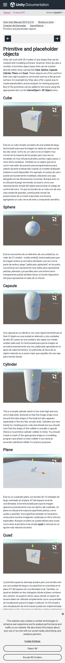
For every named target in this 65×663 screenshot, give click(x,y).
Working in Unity (46, 22)
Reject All (32, 648)
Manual (7, 12)
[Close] (63, 613)
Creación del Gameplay (14, 25)
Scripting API (19, 12)
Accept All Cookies (32, 657)
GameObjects (37, 25)
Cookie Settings (32, 641)
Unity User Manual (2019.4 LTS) (18, 22)
